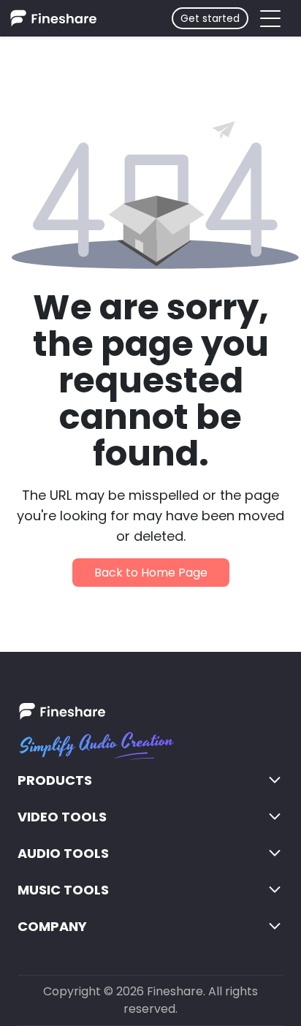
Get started (210, 18)
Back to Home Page (150, 572)
